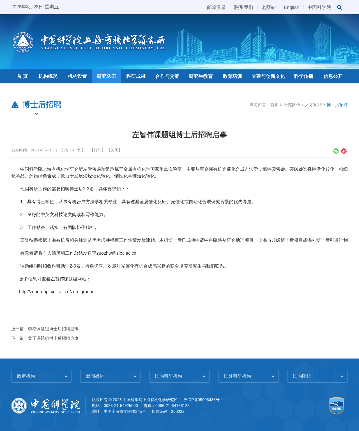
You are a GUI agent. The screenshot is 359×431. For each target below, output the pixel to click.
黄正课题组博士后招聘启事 (53, 338)
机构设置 (77, 76)
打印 (98, 150)
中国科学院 (319, 7)
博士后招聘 (337, 104)
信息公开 (333, 76)
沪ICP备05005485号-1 (203, 399)
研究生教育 (201, 76)
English (291, 7)
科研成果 (136, 76)
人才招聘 (313, 104)
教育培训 (232, 76)
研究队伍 (106, 76)
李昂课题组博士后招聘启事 (53, 328)
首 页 (22, 76)
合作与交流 (167, 76)
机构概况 (47, 76)
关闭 (114, 150)
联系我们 (243, 7)
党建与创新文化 (268, 76)
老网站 (268, 7)
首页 (274, 104)
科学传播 (303, 76)
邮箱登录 (216, 7)
